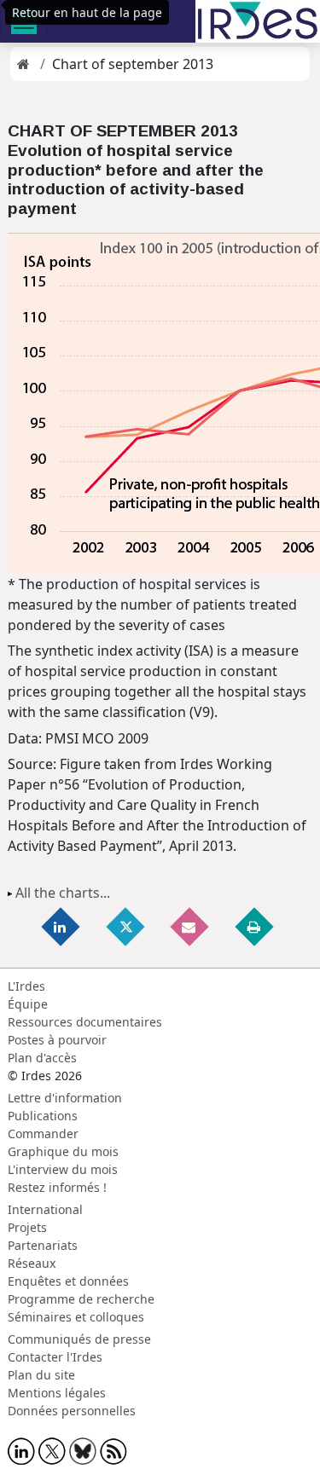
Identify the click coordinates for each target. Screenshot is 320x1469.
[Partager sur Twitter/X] (126, 926)
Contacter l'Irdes (55, 1357)
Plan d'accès (42, 1058)
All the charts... (62, 892)
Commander (43, 1133)
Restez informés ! (57, 1187)
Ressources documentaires (85, 1022)
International (45, 1209)
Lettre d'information (65, 1098)
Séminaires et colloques (76, 1317)
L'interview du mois (63, 1169)
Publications (43, 1116)
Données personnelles (72, 1410)
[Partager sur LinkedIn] (61, 926)
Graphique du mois (63, 1151)
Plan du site (41, 1375)
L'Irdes (26, 986)
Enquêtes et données (68, 1281)
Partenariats (43, 1245)
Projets (27, 1227)
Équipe (28, 1004)
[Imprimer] (255, 926)
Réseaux (31, 1263)
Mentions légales (57, 1393)
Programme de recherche (81, 1299)
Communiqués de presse (79, 1339)
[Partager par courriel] (190, 926)
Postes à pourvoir (57, 1040)
